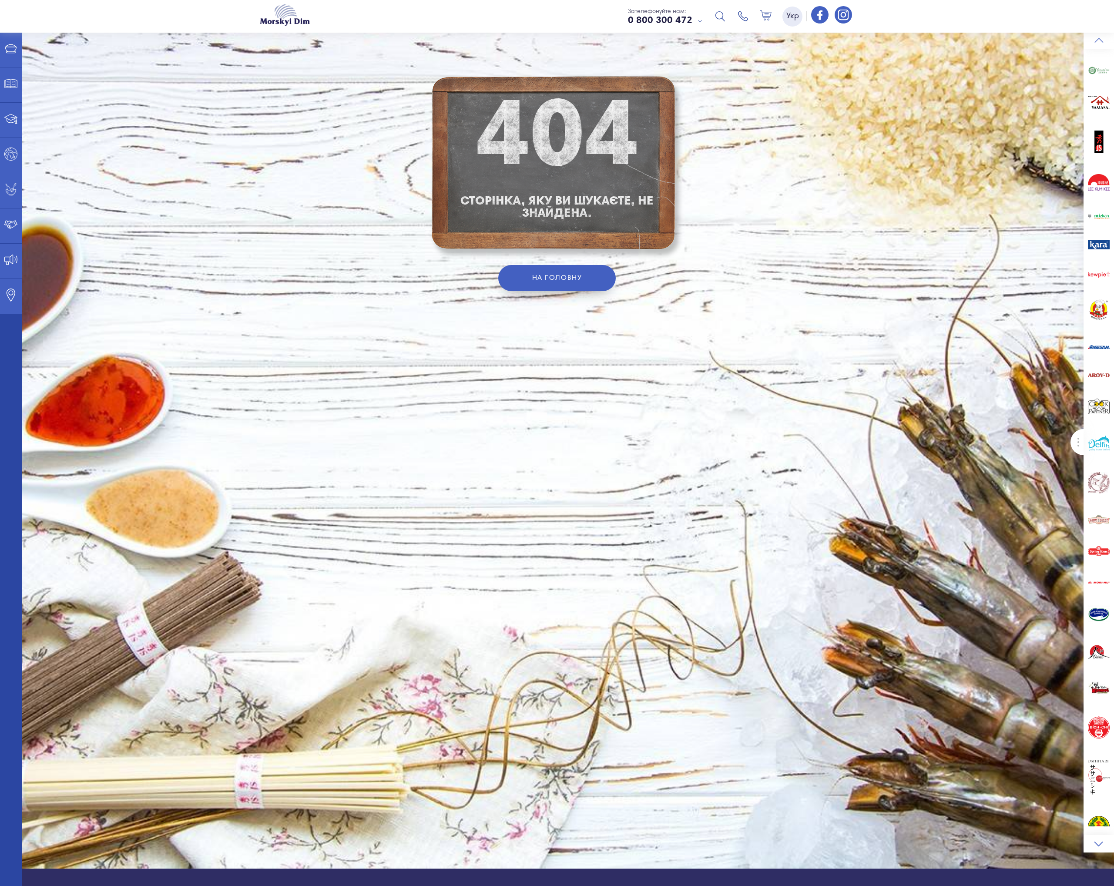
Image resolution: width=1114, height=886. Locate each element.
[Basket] (766, 16)
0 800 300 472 (660, 21)
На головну (557, 278)
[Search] (720, 16)
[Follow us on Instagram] (843, 15)
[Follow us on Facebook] (820, 15)
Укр (792, 16)
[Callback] (743, 16)
